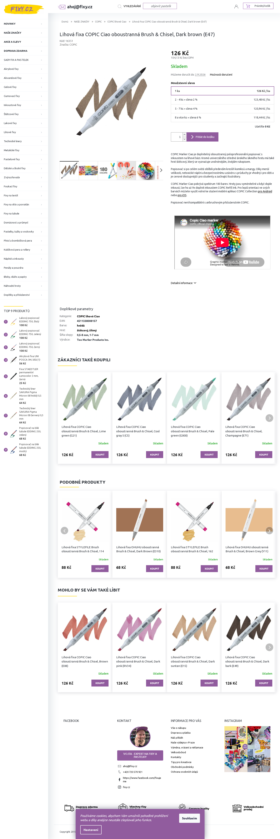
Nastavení (91, 830)
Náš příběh (177, 737)
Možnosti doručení (221, 74)
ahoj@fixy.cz (130, 766)
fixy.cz (126, 787)
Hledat (130, 6)
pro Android (265, 191)
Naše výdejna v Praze (183, 742)
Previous (64, 530)
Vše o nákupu (178, 728)
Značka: (68, 44)
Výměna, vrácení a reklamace (187, 747)
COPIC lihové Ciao (88, 316)
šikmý (93, 330)
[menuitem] (24, 23)
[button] (64, 418)
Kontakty (176, 757)
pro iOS (182, 195)
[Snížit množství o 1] (184, 139)
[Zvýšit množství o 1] (184, 134)
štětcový (82, 330)
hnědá (81, 325)
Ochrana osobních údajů (184, 771)
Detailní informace (182, 283)
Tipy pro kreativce (181, 762)
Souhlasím (189, 818)
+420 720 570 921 (132, 772)
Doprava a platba (181, 732)
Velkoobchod (178, 752)
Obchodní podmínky (182, 767)
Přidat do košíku (205, 136)
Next (269, 530)
